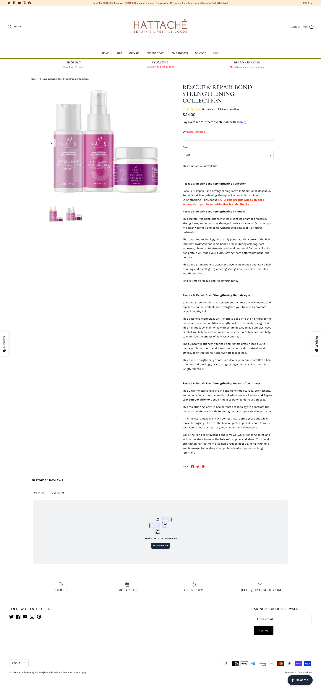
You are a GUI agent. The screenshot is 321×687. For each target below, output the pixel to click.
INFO (119, 53)
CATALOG (134, 53)
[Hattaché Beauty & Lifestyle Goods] (160, 27)
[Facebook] (14, 2)
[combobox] (228, 155)
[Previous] (51, 143)
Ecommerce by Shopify (74, 672)
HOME (105, 53)
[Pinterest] (29, 2)
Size (185, 147)
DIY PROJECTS (179, 53)
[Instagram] (24, 2)
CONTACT (200, 53)
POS (56, 672)
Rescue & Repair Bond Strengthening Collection (64, 78)
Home (33, 78)
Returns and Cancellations (298, 672)
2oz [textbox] (188, 154)
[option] (105, 142)
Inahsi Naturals (196, 131)
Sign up (264, 630)
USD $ (306, 3)
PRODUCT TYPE (155, 53)
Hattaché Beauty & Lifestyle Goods (35, 672)
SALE (216, 53)
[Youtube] (19, 2)
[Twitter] (8, 2)
